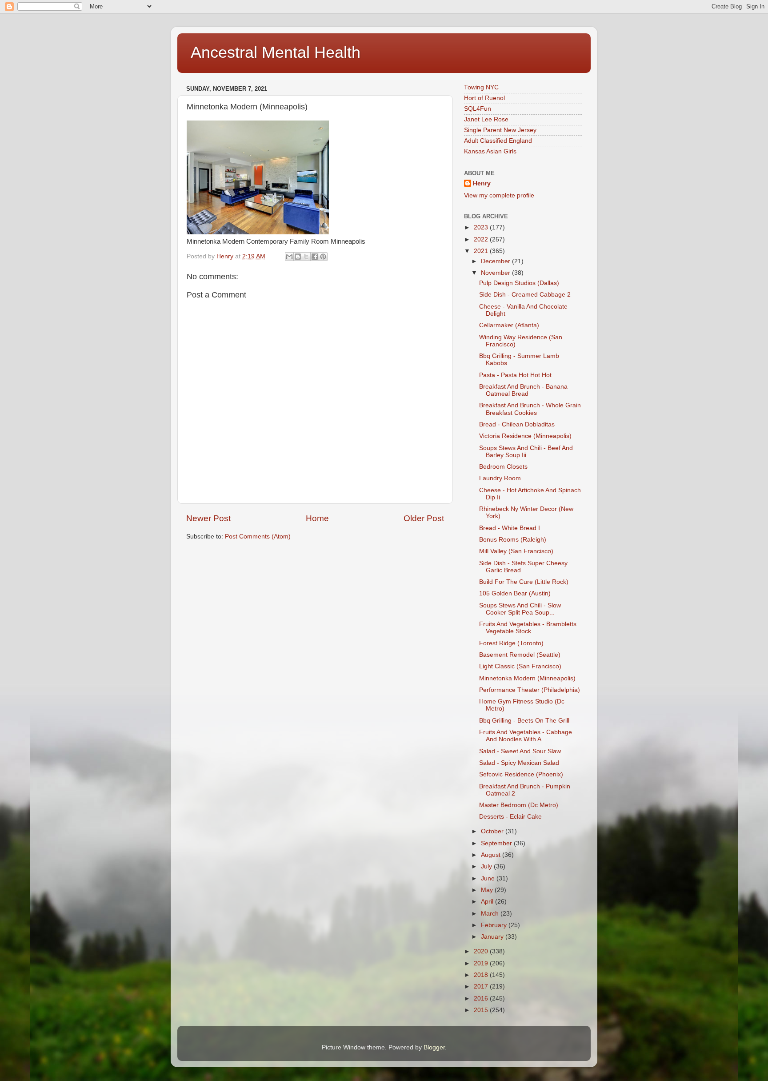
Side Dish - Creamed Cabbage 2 (525, 294)
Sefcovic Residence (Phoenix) (521, 774)
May (488, 890)
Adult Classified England (498, 140)
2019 (482, 963)
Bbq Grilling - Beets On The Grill (524, 720)
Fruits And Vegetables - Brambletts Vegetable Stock (527, 628)
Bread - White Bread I (509, 528)
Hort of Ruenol (484, 98)
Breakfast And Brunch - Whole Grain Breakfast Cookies (530, 409)
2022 (482, 239)
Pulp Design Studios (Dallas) (519, 283)
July (487, 866)
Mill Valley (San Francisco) (516, 551)
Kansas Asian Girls (490, 151)
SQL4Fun (477, 108)
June (488, 878)
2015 (482, 1010)
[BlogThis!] (297, 256)
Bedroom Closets (503, 466)
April (488, 901)
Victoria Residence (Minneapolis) (525, 436)
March (490, 913)
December (496, 261)
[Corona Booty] (258, 232)
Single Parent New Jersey (500, 130)
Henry (482, 183)
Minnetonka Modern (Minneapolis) (527, 678)
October (493, 831)
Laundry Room (500, 478)
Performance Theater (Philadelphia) (529, 690)
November (496, 272)
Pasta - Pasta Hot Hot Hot (515, 375)
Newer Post (208, 518)
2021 (482, 251)
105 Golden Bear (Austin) (515, 593)
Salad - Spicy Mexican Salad (519, 763)
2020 (482, 951)
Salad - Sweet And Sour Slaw (520, 751)
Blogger (434, 1047)
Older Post (424, 518)
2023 (482, 227)
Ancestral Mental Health (275, 52)
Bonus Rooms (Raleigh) (512, 539)
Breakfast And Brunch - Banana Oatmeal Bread (523, 390)
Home (317, 518)
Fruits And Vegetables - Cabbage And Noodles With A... (525, 736)
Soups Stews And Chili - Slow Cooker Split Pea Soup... (520, 609)
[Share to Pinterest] (323, 256)
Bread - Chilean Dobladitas (517, 424)
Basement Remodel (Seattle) (519, 654)
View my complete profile (499, 195)
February (494, 925)
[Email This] (289, 256)
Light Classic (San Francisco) (520, 666)
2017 (482, 986)
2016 (482, 998)
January (493, 936)
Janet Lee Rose (486, 119)
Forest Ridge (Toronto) (511, 643)
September (497, 843)
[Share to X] (306, 256)
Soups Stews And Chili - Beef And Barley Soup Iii (526, 451)
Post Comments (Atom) (258, 536)
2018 (482, 975)
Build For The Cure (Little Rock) (523, 582)
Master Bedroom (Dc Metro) (518, 805)
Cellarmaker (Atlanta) (509, 325)
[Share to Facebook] (314, 256)
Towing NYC (481, 87)
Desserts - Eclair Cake (510, 816)
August (491, 855)
